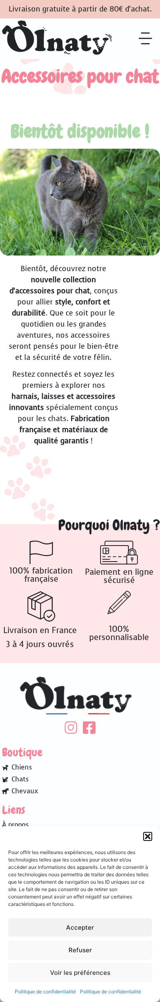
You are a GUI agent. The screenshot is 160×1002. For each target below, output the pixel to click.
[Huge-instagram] (71, 727)
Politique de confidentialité (45, 991)
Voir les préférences (80, 973)
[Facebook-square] (89, 727)
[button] (148, 836)
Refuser (80, 950)
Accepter (80, 927)
